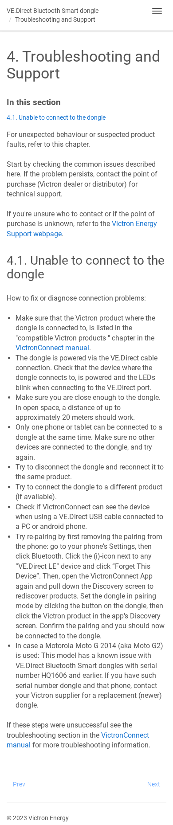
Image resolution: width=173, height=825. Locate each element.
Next (153, 784)
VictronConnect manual (52, 348)
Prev (19, 784)
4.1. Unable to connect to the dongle (56, 117)
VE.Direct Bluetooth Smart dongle (52, 10)
